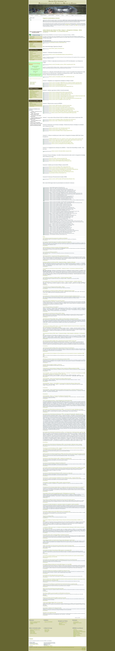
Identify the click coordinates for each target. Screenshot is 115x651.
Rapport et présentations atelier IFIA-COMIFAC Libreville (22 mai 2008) (54, 597)
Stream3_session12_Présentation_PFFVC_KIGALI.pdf (59, 166)
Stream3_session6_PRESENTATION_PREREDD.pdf (60, 210)
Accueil (32, 15)
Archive (74, 623)
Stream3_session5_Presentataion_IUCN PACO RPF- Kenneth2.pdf (61, 97)
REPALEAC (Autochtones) (77, 633)
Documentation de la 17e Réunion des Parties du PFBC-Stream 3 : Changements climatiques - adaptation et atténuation (62, 281)
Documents (57, 15)
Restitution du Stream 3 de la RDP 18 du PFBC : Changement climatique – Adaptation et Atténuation (59, 262)
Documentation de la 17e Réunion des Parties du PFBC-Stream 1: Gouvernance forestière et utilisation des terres (61, 296)
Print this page (67, 647)
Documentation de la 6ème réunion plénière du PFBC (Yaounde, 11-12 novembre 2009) (57, 550)
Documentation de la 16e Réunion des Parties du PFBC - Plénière (53, 313)
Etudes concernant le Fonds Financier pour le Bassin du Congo (53, 588)
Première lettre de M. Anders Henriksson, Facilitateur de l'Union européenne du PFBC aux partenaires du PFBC (61, 368)
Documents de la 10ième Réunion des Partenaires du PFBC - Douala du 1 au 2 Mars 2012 (57, 473)
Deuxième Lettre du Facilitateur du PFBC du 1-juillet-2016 (52, 364)
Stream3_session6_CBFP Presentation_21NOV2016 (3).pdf (61, 205)
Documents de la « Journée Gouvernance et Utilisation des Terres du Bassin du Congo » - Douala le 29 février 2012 (62, 477)
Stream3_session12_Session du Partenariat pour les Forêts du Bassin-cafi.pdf (63, 169)
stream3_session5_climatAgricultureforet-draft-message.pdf (60, 92)
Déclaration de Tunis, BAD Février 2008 (49, 612)
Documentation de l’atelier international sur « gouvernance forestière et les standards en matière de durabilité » (61, 504)
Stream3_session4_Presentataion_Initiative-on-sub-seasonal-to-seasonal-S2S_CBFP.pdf (65, 83)
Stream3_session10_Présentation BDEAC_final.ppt (62, 225)
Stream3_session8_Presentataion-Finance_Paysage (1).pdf (60, 130)
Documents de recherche (77, 622)
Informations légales (49, 647)
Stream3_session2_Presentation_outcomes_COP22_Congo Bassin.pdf (62, 64)
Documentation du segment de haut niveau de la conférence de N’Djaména (55, 238)
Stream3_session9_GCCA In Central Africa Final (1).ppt (62, 142)
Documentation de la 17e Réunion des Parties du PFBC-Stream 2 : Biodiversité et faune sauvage (58, 290)
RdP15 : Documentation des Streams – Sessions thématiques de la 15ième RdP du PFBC (57, 400)
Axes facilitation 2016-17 (34, 51)
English (72, 15)
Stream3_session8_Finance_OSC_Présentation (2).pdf (59, 128)
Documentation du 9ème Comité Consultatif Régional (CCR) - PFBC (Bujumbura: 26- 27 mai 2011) (59, 493)
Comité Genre (32, 106)
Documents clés (76, 621)
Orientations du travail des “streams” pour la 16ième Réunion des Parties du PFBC (56, 359)
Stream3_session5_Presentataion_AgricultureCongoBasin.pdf (61, 93)
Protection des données (57, 647)
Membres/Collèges (51, 15)
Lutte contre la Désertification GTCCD (36, 105)
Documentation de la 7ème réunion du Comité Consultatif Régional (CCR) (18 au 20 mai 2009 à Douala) (60, 559)
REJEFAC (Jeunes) (33, 95)
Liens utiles (32, 38)
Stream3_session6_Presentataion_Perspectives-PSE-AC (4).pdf (61, 107)
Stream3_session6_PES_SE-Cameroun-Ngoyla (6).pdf (59, 106)
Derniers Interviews (33, 82)
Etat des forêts (32, 36)
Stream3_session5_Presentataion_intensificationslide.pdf (60, 94)
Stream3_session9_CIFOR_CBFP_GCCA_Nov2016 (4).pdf (60, 141)
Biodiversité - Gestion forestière (35, 55)
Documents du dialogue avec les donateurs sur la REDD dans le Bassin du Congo (56, 570)
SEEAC (31, 97)
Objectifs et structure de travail (35, 621)
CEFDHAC (31, 90)
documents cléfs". (68, 24)
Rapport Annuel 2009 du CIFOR (48, 516)
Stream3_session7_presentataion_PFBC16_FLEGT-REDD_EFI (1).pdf (62, 119)
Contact (67, 15)
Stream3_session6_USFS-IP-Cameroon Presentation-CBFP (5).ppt (64, 112)
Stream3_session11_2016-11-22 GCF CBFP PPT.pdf (59, 159)
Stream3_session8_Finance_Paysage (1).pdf (58, 129)
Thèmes (62, 15)
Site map (63, 647)
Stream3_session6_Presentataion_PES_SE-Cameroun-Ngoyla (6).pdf (62, 109)
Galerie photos (32, 84)
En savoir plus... (45, 245)
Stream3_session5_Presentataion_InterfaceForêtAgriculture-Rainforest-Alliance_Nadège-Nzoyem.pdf (67, 95)
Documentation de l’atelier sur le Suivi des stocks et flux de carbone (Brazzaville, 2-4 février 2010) (59, 540)
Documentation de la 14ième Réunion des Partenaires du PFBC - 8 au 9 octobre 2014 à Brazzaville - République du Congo (63, 414)
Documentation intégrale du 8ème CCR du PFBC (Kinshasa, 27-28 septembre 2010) (56, 511)
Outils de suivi (32, 37)
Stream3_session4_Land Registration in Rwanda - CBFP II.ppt (64, 192)
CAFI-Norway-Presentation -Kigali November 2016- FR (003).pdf (61, 171)
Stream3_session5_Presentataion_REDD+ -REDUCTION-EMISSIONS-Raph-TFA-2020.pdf (65, 98)
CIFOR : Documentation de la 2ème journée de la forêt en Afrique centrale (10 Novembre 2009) (58, 545)
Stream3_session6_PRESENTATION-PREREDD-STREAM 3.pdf (61, 110)
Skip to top (72, 647)
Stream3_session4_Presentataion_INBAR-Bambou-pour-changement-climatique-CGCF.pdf (65, 82)
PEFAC (77, 25)
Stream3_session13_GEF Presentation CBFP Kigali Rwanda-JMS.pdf (62, 178)
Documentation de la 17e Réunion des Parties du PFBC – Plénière (54, 286)
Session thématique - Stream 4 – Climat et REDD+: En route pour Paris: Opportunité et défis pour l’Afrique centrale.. (61, 383)
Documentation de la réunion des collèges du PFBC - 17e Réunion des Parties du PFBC (57, 277)
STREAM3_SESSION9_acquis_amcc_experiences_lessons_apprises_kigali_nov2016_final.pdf (66, 138)
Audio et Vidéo (32, 83)
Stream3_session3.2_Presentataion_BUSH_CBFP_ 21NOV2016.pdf (61, 76)
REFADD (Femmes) (76, 632)
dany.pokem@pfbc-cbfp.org (33, 644)
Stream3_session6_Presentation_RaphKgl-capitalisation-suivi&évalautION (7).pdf (64, 111)
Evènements (32, 43)
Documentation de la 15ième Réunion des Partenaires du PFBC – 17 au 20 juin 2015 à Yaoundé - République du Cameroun (63, 409)
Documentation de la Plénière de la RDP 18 (50, 252)
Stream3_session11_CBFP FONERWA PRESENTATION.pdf (60, 160)
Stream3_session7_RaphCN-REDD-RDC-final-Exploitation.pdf (61, 217)
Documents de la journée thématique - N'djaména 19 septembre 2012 (54, 463)
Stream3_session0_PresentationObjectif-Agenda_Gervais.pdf (61, 54)
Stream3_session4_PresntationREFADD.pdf (57, 85)
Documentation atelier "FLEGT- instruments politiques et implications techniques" (56, 534)
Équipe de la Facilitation (48, 621)
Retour (44, 236)
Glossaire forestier (33, 53)
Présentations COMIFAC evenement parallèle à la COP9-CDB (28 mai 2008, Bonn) (56, 593)
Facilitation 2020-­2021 (43, 15)
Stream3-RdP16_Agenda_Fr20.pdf (56, 48)
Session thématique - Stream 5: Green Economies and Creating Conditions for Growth (57, 378)
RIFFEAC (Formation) (33, 96)
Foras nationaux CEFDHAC (34, 91)
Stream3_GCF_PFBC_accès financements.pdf (58, 158)
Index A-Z (31, 52)
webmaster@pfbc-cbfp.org (48, 645)
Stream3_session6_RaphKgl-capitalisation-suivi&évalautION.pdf (61, 212)
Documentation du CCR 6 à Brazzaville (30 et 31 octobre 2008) (53, 575)
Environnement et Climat (34, 56)
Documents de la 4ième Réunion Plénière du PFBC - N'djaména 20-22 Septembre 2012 (57, 458)
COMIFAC (31, 623)
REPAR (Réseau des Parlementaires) (33, 92)
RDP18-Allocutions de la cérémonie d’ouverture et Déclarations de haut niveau (56, 247)
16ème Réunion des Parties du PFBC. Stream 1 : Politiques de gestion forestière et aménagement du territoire (61, 318)
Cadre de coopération (33, 622)
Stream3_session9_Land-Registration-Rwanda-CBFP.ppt (63, 143)
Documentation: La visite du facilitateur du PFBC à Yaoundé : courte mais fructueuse (56, 482)
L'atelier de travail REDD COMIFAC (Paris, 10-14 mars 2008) (53, 602)
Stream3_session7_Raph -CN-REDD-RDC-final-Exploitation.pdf (61, 120)
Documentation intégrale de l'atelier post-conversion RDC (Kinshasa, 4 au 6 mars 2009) (57, 564)
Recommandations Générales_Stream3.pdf (57, 42)
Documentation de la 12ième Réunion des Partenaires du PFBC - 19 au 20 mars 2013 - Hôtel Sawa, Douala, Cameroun (62, 444)
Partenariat (36, 15)
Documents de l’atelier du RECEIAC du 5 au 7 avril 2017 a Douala (53, 300)
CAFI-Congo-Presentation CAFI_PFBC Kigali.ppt (61, 170)
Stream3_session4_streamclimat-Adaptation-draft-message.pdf (61, 86)
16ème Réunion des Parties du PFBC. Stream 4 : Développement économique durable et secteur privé (59, 340)
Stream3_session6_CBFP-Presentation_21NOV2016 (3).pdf (60, 105)
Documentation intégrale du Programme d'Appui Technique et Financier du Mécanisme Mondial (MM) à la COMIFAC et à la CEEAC (64, 467)
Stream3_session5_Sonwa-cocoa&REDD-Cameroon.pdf (59, 99)
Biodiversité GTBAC (33, 104)
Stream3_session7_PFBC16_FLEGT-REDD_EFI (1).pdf (60, 214)
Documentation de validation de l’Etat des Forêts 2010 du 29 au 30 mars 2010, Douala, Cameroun (59, 499)
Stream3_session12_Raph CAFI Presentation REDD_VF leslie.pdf (61, 168)
